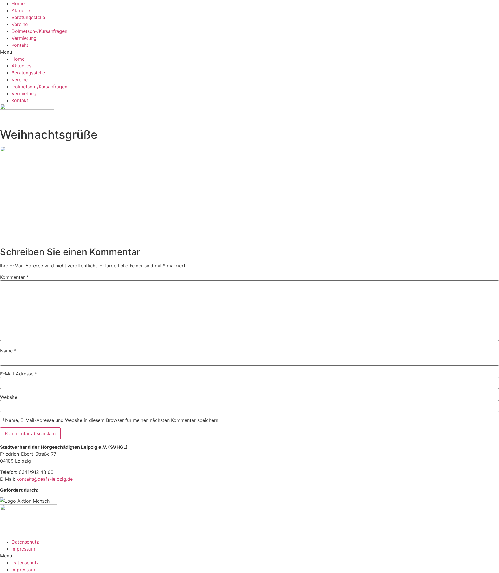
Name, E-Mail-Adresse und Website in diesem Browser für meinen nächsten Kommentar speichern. (112, 420)
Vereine (20, 24)
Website (8, 397)
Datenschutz (25, 542)
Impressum (23, 549)
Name (8, 350)
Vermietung (24, 38)
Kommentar (14, 277)
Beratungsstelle (28, 17)
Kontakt (20, 45)
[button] (249, 51)
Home (18, 3)
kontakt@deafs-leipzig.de (44, 479)
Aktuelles (21, 10)
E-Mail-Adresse (18, 373)
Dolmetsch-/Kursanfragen (39, 31)
